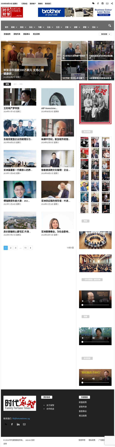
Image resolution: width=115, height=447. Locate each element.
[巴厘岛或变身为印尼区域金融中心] (101, 50)
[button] (109, 25)
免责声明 (82, 440)
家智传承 (17, 34)
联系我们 (48, 4)
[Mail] (107, 3)
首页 (6, 27)
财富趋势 (7, 34)
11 (25, 248)
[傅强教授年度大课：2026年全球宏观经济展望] (20, 189)
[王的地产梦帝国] (20, 97)
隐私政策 (92, 440)
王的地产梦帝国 (11, 108)
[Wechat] (93, 3)
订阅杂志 (24, 4)
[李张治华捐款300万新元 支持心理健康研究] (31, 60)
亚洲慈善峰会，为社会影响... (55, 231)
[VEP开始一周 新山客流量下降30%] (74, 70)
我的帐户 (33, 4)
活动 (93, 27)
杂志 (30, 27)
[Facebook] (98, 3)
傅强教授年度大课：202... (17, 200)
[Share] (112, 3)
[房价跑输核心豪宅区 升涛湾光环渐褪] (20, 220)
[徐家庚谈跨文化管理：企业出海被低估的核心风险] (57, 158)
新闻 (13, 27)
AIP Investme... (49, 108)
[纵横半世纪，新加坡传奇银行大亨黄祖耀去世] (57, 127)
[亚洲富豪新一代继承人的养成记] (20, 158)
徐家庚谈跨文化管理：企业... (55, 169)
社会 (48, 27)
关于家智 (50, 405)
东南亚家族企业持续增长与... (18, 139)
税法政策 (36, 34)
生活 (57, 27)
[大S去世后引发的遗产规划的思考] (74, 50)
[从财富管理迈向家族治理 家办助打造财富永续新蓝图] (101, 70)
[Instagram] (102, 3)
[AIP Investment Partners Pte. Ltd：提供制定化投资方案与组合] (57, 97)
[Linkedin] (19, 425)
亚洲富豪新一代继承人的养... (18, 169)
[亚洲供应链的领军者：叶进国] (57, 189)
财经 (22, 27)
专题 (39, 27)
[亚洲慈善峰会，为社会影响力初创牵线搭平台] (57, 220)
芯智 (66, 27)
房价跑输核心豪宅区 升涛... (17, 231)
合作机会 (50, 409)
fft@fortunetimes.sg (21, 418)
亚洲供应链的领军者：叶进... (55, 200)
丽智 (75, 27)
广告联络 (102, 440)
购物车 (40, 4)
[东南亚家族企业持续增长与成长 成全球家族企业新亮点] (20, 127)
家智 (84, 27)
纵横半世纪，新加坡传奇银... (55, 139)
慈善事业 (26, 34)
